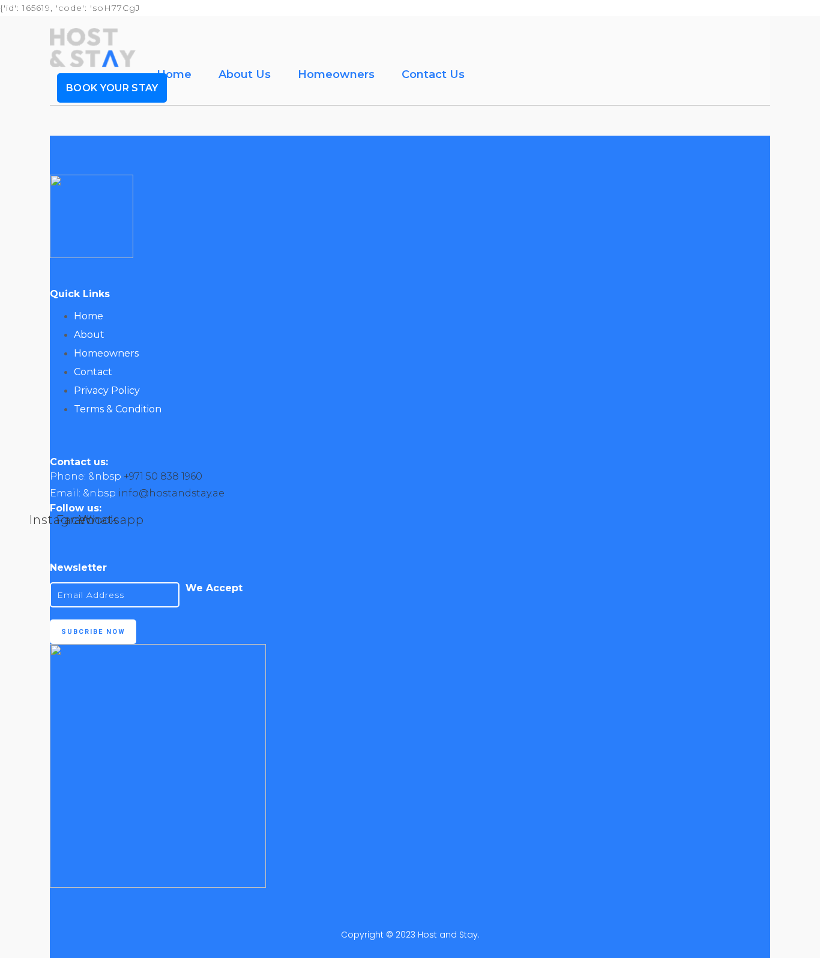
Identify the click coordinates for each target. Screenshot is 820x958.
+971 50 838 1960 (163, 476)
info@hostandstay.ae (171, 493)
